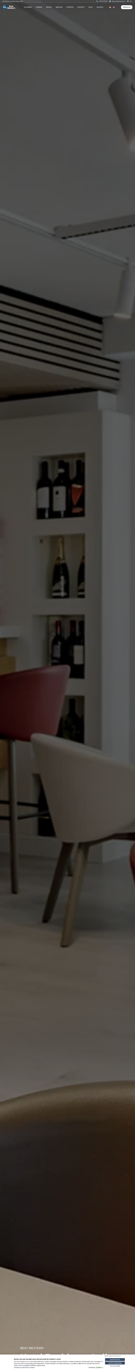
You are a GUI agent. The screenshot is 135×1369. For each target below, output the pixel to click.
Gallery (100, 7)
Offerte (70, 7)
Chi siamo (28, 7)
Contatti (81, 7)
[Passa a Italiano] (110, 7)
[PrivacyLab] (99, 1368)
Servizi (49, 7)
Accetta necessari (114, 1363)
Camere (39, 7)
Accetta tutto (115, 1359)
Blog (91, 7)
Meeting (59, 7)
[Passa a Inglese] (114, 7)
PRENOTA (126, 7)
